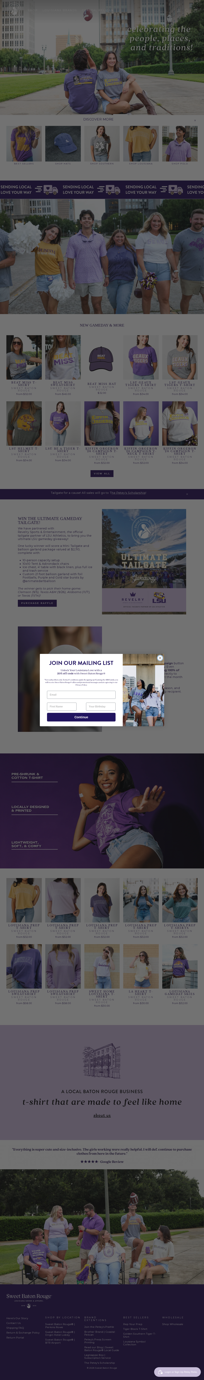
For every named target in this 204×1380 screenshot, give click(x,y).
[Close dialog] (160, 658)
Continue (81, 717)
